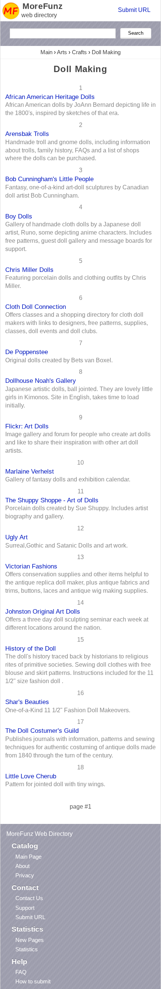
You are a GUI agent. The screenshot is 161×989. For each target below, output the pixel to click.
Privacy (24, 875)
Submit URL (134, 10)
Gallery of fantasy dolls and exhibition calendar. (67, 479)
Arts (62, 52)
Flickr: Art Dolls (27, 426)
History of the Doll (30, 648)
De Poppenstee (26, 352)
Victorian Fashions (31, 566)
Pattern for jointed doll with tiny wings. (55, 784)
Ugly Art (16, 537)
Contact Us (29, 898)
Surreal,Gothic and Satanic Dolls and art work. (66, 545)
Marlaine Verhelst (29, 471)
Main (46, 52)
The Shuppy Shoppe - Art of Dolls (51, 500)
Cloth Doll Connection (35, 306)
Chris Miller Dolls (29, 269)
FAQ (21, 972)
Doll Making (106, 52)
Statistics (26, 949)
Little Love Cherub (30, 776)
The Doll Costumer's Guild (42, 730)
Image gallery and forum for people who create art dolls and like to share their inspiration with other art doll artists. (78, 442)
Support (24, 908)
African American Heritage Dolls (50, 96)
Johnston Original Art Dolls (42, 611)
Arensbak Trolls (27, 133)
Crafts (79, 52)
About (22, 866)
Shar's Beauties (27, 702)
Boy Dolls (18, 216)
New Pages (29, 940)
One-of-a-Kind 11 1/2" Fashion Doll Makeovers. (67, 710)
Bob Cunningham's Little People (49, 179)
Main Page (28, 856)
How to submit (33, 981)
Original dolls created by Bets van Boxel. (59, 360)
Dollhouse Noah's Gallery (40, 380)
